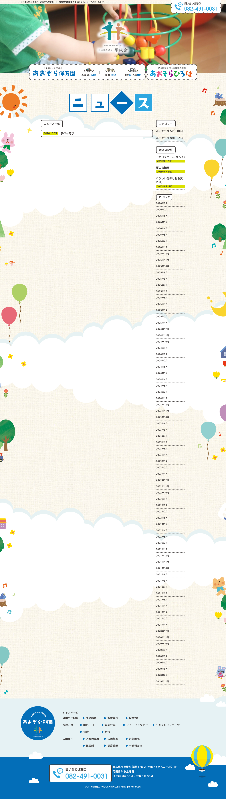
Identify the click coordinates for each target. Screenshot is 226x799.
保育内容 (68, 725)
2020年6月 (162, 662)
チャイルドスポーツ (168, 725)
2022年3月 (162, 536)
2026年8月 (162, 203)
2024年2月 (162, 392)
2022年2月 (162, 543)
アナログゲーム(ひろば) (170, 157)
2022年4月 (162, 530)
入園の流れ (92, 739)
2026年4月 (162, 228)
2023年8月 (162, 429)
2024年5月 (162, 373)
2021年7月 (162, 587)
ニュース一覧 (52, 124)
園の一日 (88, 725)
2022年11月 (162, 486)
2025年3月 (162, 310)
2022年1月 (162, 549)
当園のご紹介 (71, 718)
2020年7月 (162, 656)
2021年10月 (162, 568)
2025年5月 (162, 297)
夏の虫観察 (162, 167)
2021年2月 (162, 618)
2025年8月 (162, 278)
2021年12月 (162, 555)
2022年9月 (162, 498)
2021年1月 (162, 624)
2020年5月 (162, 668)
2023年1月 (162, 473)
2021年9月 (162, 574)
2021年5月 (162, 599)
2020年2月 (162, 675)
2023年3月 (162, 461)
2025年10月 (162, 266)
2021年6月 (162, 593)
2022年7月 (162, 511)
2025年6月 (162, 291)
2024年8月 (162, 354)
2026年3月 (162, 234)
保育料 (90, 745)
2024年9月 (162, 347)
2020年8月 (162, 649)
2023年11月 (162, 410)
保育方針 (134, 718)
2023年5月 (162, 448)
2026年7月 (162, 209)
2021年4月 (162, 605)
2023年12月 (162, 404)
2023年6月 (162, 442)
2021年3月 (162, 612)
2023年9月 (162, 423)
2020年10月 (162, 643)
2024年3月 (162, 385)
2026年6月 (162, 215)
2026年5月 (162, 222)
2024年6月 (162, 366)
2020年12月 (162, 631)
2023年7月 (162, 436)
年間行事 (110, 725)
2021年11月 (162, 561)
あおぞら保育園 (165, 138)
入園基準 (112, 739)
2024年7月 (162, 360)
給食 (107, 732)
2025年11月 (162, 259)
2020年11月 (162, 637)
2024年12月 (162, 329)
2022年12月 (162, 480)
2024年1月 (162, 398)
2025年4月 (162, 303)
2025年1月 (162, 322)
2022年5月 (162, 524)
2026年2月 (162, 241)
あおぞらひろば (165, 131)
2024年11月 (162, 335)
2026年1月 (162, 247)
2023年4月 (162, 454)
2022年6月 (162, 517)
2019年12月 (162, 681)
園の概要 (91, 718)
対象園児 (134, 739)
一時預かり (135, 745)
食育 (86, 732)
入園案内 (68, 739)
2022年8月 (162, 505)
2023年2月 (162, 467)
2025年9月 (162, 272)
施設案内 (112, 718)
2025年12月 (162, 253)
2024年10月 (162, 341)
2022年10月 (162, 492)
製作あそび (67, 133)
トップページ (71, 712)
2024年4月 (162, 379)
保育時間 (112, 745)
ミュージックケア (137, 725)
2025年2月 (162, 316)
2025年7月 (162, 285)
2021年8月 (162, 580)
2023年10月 (162, 417)
